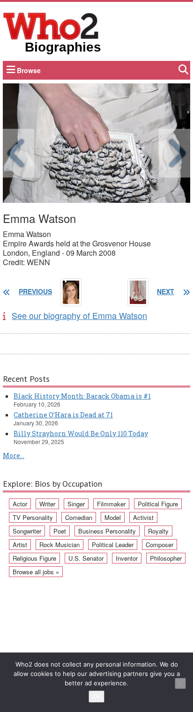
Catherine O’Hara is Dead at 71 (63, 414)
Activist (143, 517)
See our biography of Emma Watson (79, 315)
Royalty (158, 531)
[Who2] (51, 25)
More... (13, 455)
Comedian (78, 517)
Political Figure (158, 503)
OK (96, 696)
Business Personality (107, 531)
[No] (180, 683)
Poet (59, 531)
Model (112, 517)
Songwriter (27, 531)
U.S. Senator (86, 558)
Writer (47, 503)
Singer (76, 503)
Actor (20, 503)
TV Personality (33, 517)
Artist (20, 544)
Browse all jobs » (36, 571)
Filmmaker (111, 503)
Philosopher (166, 558)
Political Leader (113, 544)
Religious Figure (34, 558)
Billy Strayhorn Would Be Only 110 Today (81, 433)
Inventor (127, 558)
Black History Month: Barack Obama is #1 (82, 396)
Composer (159, 544)
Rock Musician (59, 544)
